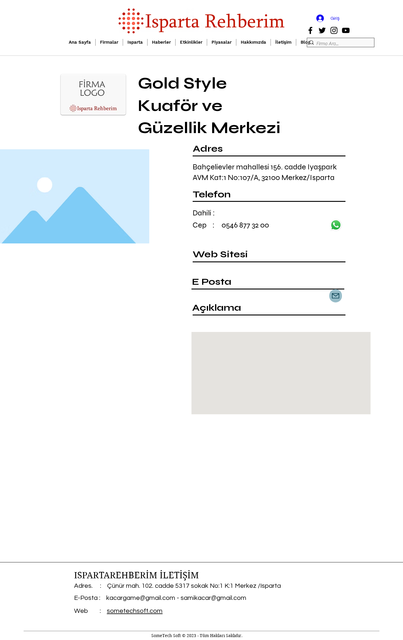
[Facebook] (310, 30)
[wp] (335, 225)
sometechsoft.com (135, 611)
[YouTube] (345, 30)
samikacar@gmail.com (213, 598)
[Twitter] (322, 30)
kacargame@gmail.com (140, 598)
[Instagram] (334, 30)
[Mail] (335, 295)
